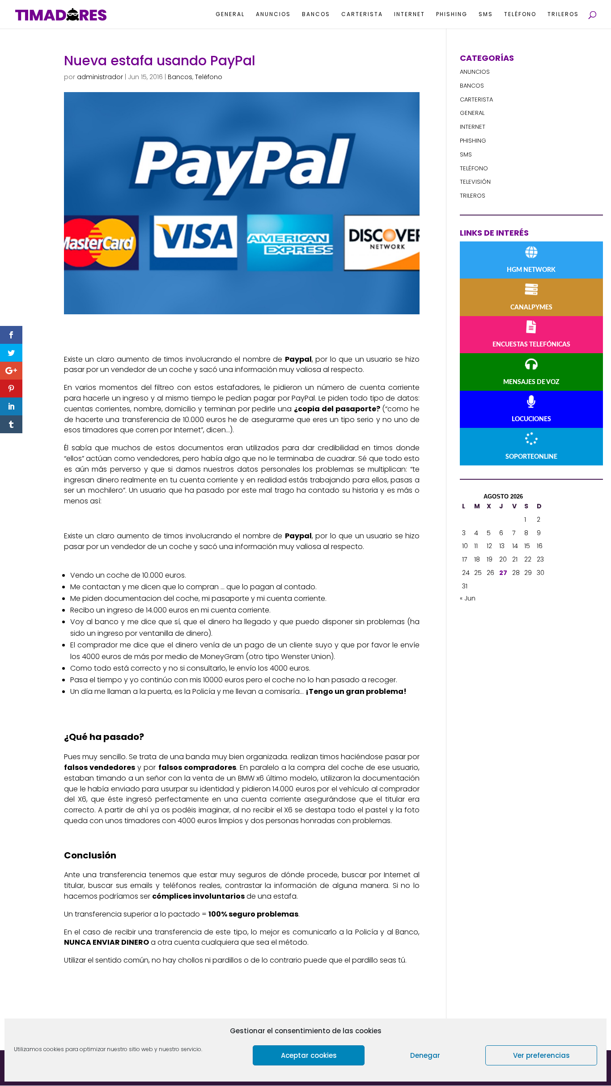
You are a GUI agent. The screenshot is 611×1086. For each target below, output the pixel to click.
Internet (409, 14)
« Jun (467, 598)
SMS (486, 14)
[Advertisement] (527, 751)
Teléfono (520, 14)
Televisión (475, 181)
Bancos (316, 14)
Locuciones (531, 419)
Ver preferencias (541, 1055)
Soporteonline (531, 457)
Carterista (362, 14)
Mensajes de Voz (531, 382)
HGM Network (531, 270)
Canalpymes (531, 307)
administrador (100, 76)
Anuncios (273, 14)
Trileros (563, 14)
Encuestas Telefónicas (531, 345)
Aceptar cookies (309, 1055)
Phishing (451, 14)
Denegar (425, 1055)
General (230, 14)
